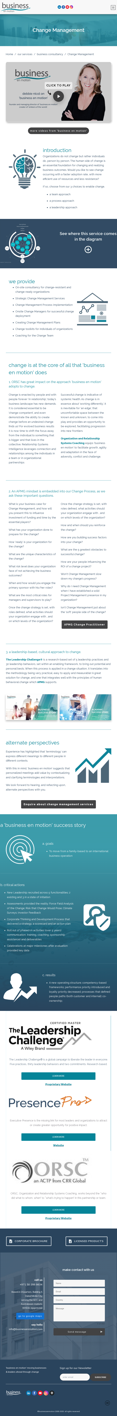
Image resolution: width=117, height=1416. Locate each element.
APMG (41, 682)
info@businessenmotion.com (26, 1329)
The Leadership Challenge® (24, 659)
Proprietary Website (58, 1084)
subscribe (100, 1377)
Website (58, 1145)
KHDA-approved (32, 1307)
